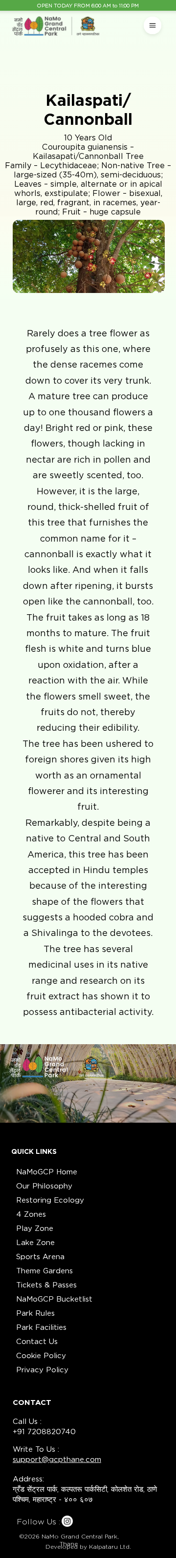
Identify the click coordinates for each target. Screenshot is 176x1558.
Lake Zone (35, 1242)
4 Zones (31, 1214)
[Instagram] (67, 1521)
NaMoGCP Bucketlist (54, 1299)
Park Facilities (41, 1327)
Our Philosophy (44, 1186)
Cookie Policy (41, 1355)
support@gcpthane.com (57, 1459)
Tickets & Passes (46, 1285)
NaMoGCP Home (46, 1172)
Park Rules (35, 1313)
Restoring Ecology (50, 1200)
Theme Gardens (44, 1270)
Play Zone (34, 1228)
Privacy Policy (42, 1369)
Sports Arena (40, 1256)
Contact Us (37, 1341)
